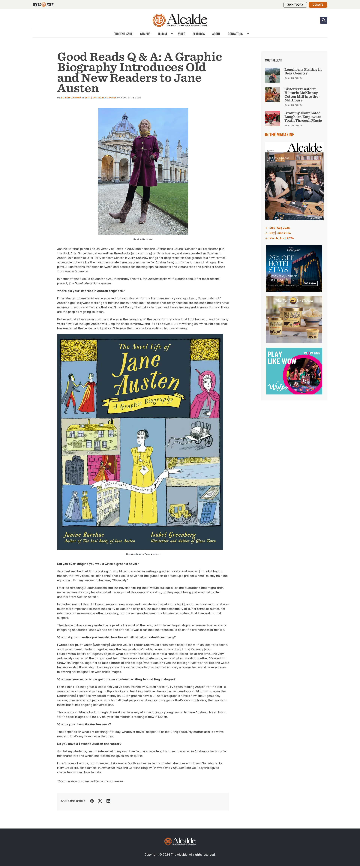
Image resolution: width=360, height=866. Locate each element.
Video (181, 33)
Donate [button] (318, 4)
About (216, 33)
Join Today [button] (295, 4)
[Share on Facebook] (92, 801)
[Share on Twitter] (100, 801)
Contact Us (235, 33)
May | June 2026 (280, 233)
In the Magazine (279, 134)
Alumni (162, 33)
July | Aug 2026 (279, 227)
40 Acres (110, 97)
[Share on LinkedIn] (108, 801)
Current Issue (123, 33)
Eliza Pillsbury (71, 97)
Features (199, 33)
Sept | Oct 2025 (94, 97)
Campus (145, 33)
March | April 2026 (281, 238)
